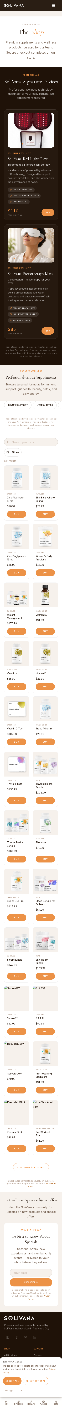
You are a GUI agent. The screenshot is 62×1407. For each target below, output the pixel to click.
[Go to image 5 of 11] (25, 259)
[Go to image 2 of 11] (9, 259)
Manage (9, 1390)
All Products (11, 1355)
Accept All (12, 1381)
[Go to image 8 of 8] (50, 144)
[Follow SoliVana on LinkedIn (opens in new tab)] (34, 1337)
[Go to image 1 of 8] (12, 144)
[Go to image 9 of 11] (47, 259)
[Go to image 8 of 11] (42, 259)
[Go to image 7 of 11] (36, 259)
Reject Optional (35, 1381)
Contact (38, 1355)
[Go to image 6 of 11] (31, 259)
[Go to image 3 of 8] (23, 144)
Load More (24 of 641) (31, 1167)
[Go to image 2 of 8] (17, 144)
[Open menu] (54, 5)
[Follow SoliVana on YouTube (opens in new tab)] (25, 1337)
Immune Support (18, 405)
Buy (48, 212)
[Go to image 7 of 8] (45, 144)
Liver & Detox (45, 405)
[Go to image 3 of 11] (14, 259)
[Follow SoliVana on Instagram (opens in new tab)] (7, 1337)
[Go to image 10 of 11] (53, 259)
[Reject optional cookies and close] (21, 1390)
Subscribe (29, 1282)
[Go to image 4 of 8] (28, 144)
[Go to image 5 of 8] (34, 144)
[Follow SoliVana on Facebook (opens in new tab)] (16, 1337)
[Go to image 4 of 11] (20, 259)
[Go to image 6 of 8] (39, 144)
